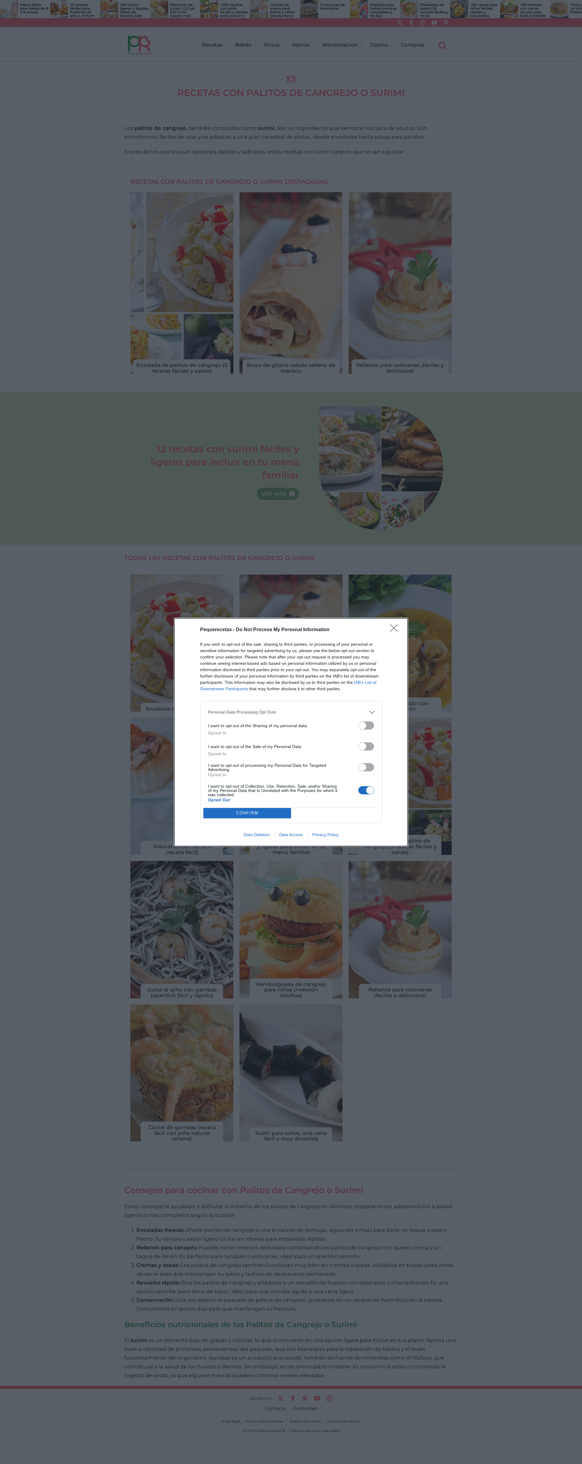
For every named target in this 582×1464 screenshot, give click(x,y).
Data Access (291, 834)
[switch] (366, 725)
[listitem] (291, 712)
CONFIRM (247, 813)
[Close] (396, 630)
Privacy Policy (325, 834)
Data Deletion (257, 834)
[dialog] (291, 732)
